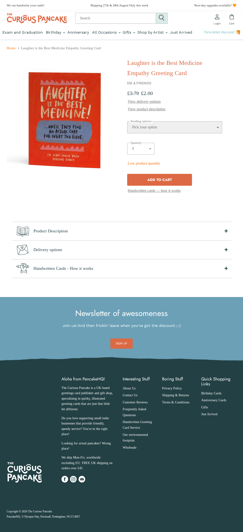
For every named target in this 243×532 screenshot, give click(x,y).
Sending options (141, 121)
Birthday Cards (211, 393)
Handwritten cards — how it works (154, 191)
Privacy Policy (172, 388)
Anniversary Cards (213, 400)
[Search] (161, 18)
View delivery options (144, 101)
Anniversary (78, 32)
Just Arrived (181, 32)
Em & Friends (139, 83)
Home (11, 48)
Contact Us (130, 395)
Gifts (127, 32)
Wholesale (129, 447)
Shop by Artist (151, 32)
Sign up (121, 343)
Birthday (54, 32)
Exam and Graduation (22, 32)
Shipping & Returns (175, 395)
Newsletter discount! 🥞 (222, 32)
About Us (129, 388)
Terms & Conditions (175, 402)
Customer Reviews (135, 402)
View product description (146, 109)
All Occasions (105, 32)
